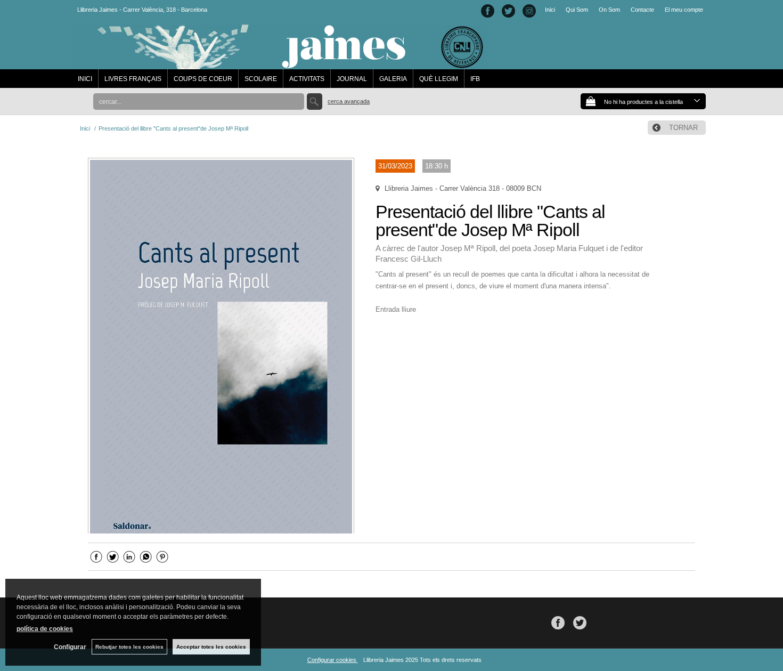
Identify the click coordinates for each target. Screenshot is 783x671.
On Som (609, 9)
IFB (475, 79)
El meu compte (684, 9)
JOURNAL (352, 79)
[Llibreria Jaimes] (280, 64)
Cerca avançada (349, 101)
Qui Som (577, 9)
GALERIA (393, 79)
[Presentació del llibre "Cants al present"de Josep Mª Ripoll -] (221, 345)
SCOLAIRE (260, 79)
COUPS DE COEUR (203, 79)
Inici (550, 9)
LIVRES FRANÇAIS (132, 79)
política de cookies (45, 629)
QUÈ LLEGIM (438, 79)
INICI (85, 79)
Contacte (642, 9)
